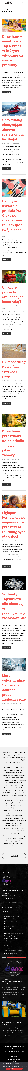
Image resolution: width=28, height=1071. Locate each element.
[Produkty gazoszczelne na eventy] (14, 1019)
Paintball (12, 459)
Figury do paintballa (10, 921)
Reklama (4, 236)
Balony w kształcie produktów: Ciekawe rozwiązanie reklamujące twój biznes (12, 215)
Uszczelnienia (5, 706)
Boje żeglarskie (9, 926)
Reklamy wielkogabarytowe (13, 936)
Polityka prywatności (14, 1059)
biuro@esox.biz (12, 907)
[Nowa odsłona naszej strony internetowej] (14, 979)
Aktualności (5, 979)
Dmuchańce (6, 69)
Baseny (11, 380)
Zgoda (8, 1068)
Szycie (3, 308)
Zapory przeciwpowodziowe (13, 950)
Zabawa (17, 143)
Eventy (4, 1020)
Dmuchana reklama (14, 69)
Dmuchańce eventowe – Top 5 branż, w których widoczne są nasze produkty (12, 50)
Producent (21, 69)
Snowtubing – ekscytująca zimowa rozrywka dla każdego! (13, 129)
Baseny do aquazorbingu (12, 916)
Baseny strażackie (10, 948)
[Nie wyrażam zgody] (26, 1066)
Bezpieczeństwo (13, 703)
